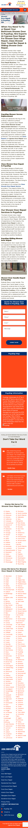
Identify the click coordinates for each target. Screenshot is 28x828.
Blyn (6, 613)
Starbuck (20, 698)
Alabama (8, 513)
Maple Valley (22, 582)
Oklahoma (21, 532)
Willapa (20, 733)
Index (7, 693)
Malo (19, 578)
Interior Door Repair (7, 792)
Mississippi (8, 562)
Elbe (6, 658)
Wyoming (21, 564)
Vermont (20, 556)
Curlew (7, 638)
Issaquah (8, 695)
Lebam (7, 732)
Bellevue (8, 607)
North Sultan (22, 619)
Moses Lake (21, 609)
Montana (20, 511)
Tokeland (21, 708)
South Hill (21, 689)
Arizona (7, 517)
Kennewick (8, 702)
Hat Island (8, 683)
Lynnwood (8, 737)
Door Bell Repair (6, 773)
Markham (21, 588)
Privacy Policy (5, 802)
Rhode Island (22, 540)
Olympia (20, 628)
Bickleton (8, 611)
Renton (20, 661)
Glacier (7, 669)
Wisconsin (21, 560)
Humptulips (9, 691)
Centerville (8, 624)
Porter (20, 648)
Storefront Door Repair (8, 798)
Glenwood (8, 671)
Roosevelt (21, 671)
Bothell (7, 615)
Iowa (7, 536)
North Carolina (22, 513)
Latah (7, 730)
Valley (19, 722)
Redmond (21, 659)
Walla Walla (21, 726)
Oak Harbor (21, 624)
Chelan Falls (9, 628)
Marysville (21, 591)
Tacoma (20, 702)
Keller (7, 701)
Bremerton (8, 619)
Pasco (20, 642)
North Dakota (22, 515)
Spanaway (21, 691)
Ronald (20, 669)
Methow (20, 599)
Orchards (20, 630)
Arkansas (8, 515)
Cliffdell (7, 632)
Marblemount (22, 584)
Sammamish (22, 673)
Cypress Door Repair (14, 825)
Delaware (8, 529)
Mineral (20, 605)
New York (21, 529)
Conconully (8, 634)
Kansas (7, 544)
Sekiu (19, 681)
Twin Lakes (21, 712)
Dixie (7, 652)
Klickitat (8, 708)
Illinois (7, 540)
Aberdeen (8, 576)
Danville (7, 644)
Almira (7, 586)
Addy (7, 580)
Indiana (7, 542)
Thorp (19, 706)
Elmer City (8, 662)
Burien (7, 621)
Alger (7, 584)
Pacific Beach (22, 636)
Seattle (20, 679)
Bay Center (8, 605)
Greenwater (9, 679)
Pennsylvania (22, 536)
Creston (7, 636)
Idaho (7, 538)
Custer (7, 642)
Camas (7, 622)
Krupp (7, 710)
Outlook (20, 634)
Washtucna (21, 727)
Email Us (7, 812)
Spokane (20, 693)
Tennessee (21, 548)
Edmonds (8, 656)
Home (2, 13)
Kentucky (8, 546)
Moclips (20, 607)
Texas (19, 550)
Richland (20, 663)
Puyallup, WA (8, 809)
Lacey (7, 714)
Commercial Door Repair (9, 786)
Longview (8, 734)
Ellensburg (8, 660)
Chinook (8, 630)
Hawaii (7, 534)
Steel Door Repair (6, 780)
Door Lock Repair (6, 777)
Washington (21, 558)
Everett (7, 663)
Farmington (9, 665)
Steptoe (20, 700)
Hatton (7, 685)
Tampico (20, 704)
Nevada (20, 527)
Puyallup (20, 652)
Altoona (7, 588)
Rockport (21, 667)
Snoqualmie (21, 687)
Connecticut (9, 523)
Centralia (8, 626)
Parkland (20, 640)
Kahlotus (8, 697)
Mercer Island (22, 593)
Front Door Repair (7, 789)
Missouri (8, 560)
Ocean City (21, 626)
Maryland (8, 552)
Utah (19, 552)
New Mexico (21, 525)
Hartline (7, 681)
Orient (20, 632)
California (8, 519)
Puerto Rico (21, 538)
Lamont (7, 728)
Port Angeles (22, 646)
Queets (20, 654)
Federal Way (9, 667)
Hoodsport (8, 689)
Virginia (20, 554)
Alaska (7, 511)
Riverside (20, 665)
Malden (20, 576)
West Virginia (22, 562)
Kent (6, 704)
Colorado (8, 521)
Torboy (20, 710)
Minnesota (8, 558)
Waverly (20, 729)
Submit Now (14, 342)
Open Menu (25, 10)
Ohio (19, 531)
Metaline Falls (22, 597)
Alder (7, 582)
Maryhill (20, 589)
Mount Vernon (22, 611)
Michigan (8, 556)
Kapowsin (8, 699)
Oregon (20, 534)
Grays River (8, 677)
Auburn (7, 591)
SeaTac (20, 677)
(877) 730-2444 (9, 815)
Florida (7, 531)
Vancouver (21, 724)
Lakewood (8, 726)
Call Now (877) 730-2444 (10, 10)
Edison (7, 654)
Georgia (7, 532)
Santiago (20, 675)
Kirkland (8, 706)
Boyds (7, 617)
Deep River (8, 646)
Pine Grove (21, 644)
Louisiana (8, 548)
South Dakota (22, 546)
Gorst (7, 673)
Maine (7, 554)
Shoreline (20, 683)
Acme (7, 578)
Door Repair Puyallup (10, 13)
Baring (7, 601)
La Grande (8, 712)
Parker (20, 638)
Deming (7, 648)
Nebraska (21, 517)
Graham (7, 675)
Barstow (8, 603)
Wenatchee (21, 731)
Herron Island (9, 687)
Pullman (20, 650)
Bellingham (9, 609)
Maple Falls (21, 580)
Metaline (20, 595)
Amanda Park (9, 589)
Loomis (7, 736)
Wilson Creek (22, 735)
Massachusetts (10, 550)
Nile (19, 617)
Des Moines (9, 650)
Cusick (7, 640)
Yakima (20, 737)
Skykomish (21, 685)
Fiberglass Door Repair (8, 795)
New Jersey (21, 523)
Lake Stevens (9, 724)
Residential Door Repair (8, 783)
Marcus (20, 586)
